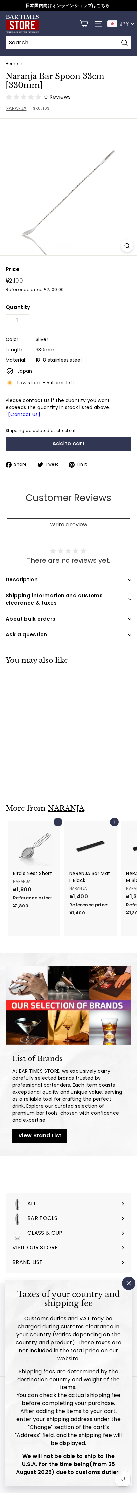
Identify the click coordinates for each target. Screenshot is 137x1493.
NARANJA (16, 108)
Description (22, 579)
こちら (103, 5)
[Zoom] (127, 246)
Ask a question (26, 634)
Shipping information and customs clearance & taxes (54, 599)
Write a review (68, 524)
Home (12, 63)
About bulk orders (30, 618)
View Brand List (39, 1135)
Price (13, 269)
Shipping (15, 430)
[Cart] (84, 24)
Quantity (18, 307)
